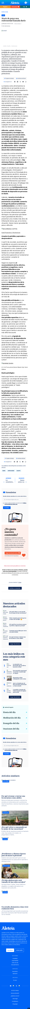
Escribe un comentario (15, 588)
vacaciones (5, 812)
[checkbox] (3, 503)
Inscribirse (6, 507)
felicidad (5, 839)
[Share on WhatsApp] (25, 81)
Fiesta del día (9, 712)
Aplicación (15, 973)
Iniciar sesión (19, 950)
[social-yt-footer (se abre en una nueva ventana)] (10, 986)
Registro (5, 6)
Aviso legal (15, 998)
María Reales (17, 23)
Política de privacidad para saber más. (15, 503)
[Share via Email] (23, 81)
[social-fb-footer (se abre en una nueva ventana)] (13, 986)
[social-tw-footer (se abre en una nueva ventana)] (16, 986)
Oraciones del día (11, 729)
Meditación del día (12, 718)
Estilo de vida (5, 12)
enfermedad (11, 470)
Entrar (19, 582)
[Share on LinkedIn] (17, 81)
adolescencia (6, 865)
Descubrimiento (15, 964)
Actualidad (15, 958)
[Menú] (5, 3)
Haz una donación (15, 993)
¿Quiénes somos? (15, 996)
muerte (18, 470)
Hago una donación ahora (12, 553)
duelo (3, 470)
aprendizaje (6, 781)
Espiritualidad (15, 960)
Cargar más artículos (15, 644)
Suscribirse (10, 950)
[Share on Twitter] (20, 81)
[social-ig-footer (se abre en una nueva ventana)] (19, 986)
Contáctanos (15, 1001)
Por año (15, 980)
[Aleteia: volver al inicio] (15, 2)
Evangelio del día (11, 723)
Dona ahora (14, 6)
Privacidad (15, 1004)
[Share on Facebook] (14, 81)
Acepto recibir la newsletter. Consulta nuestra (15, 503)
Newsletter (15, 971)
